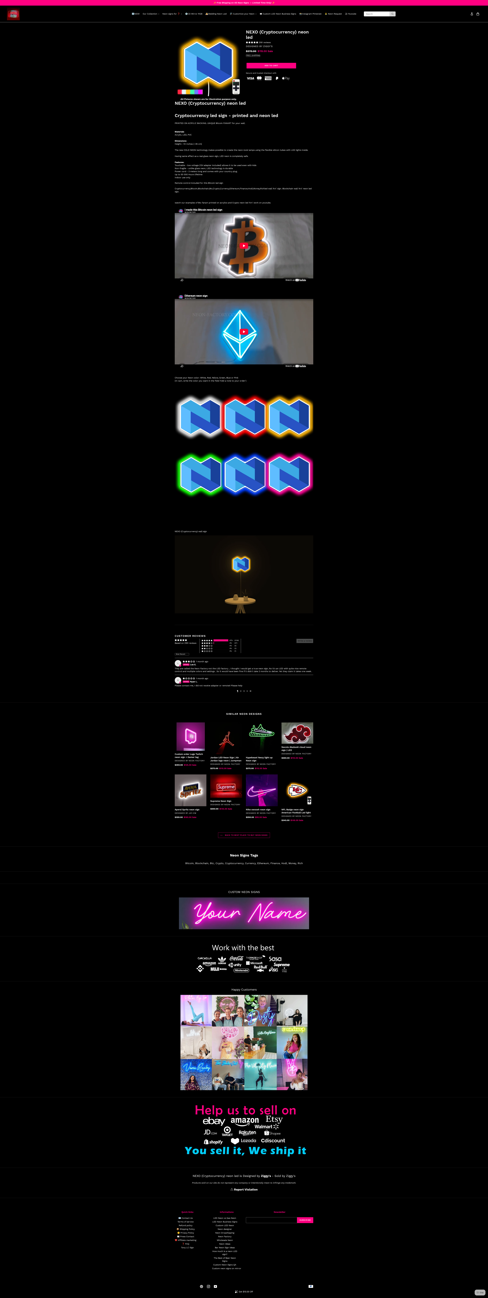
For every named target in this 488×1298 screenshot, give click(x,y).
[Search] (392, 14)
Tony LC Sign (187, 1247)
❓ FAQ (185, 1244)
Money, (292, 863)
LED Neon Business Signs (224, 1222)
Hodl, (284, 863)
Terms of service (186, 1222)
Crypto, (220, 863)
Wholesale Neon (225, 1240)
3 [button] (244, 691)
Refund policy (185, 1225)
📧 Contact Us (185, 1218)
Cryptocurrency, (234, 863)
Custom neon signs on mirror (226, 1268)
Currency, (250, 863)
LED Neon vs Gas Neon (224, 1218)
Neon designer (225, 1229)
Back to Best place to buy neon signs (245, 835)
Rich (300, 863)
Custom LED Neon (225, 1225)
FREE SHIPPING (253, 55)
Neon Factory (224, 1236)
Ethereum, (263, 863)
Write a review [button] (305, 641)
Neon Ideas (224, 1244)
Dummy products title (21, 2)
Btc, (212, 863)
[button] (252, 42)
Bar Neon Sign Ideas (225, 1247)
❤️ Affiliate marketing (185, 1240)
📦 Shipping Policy (186, 1229)
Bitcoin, (189, 863)
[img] (189, 661)
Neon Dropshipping (224, 1233)
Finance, (275, 863)
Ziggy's (268, 46)
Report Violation (245, 1189)
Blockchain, (202, 863)
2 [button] (240, 691)
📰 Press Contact (185, 1236)
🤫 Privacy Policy (185, 1233)
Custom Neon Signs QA (224, 1265)
